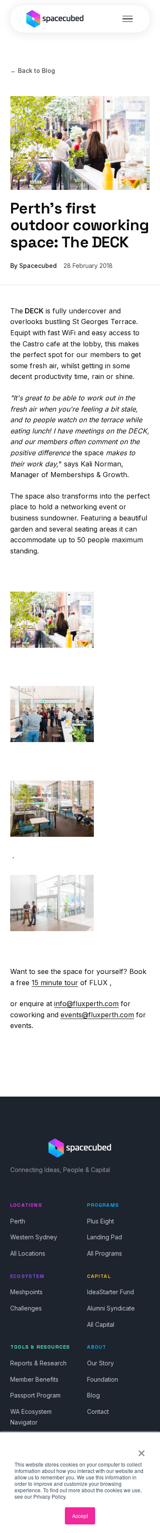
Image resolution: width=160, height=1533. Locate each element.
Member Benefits (34, 1379)
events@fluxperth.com (97, 1014)
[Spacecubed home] (55, 18)
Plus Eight (100, 1221)
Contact (98, 1411)
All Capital (100, 1324)
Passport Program (35, 1395)
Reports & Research (38, 1363)
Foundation (102, 1379)
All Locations (27, 1253)
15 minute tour (55, 982)
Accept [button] (80, 1515)
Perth (17, 1221)
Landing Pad (104, 1237)
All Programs (104, 1253)
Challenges (26, 1308)
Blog (93, 1395)
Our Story (100, 1363)
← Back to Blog (32, 70)
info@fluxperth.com (86, 1003)
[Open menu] (127, 18)
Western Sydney (33, 1237)
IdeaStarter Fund (110, 1292)
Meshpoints (26, 1292)
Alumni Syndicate (111, 1308)
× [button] (141, 1450)
